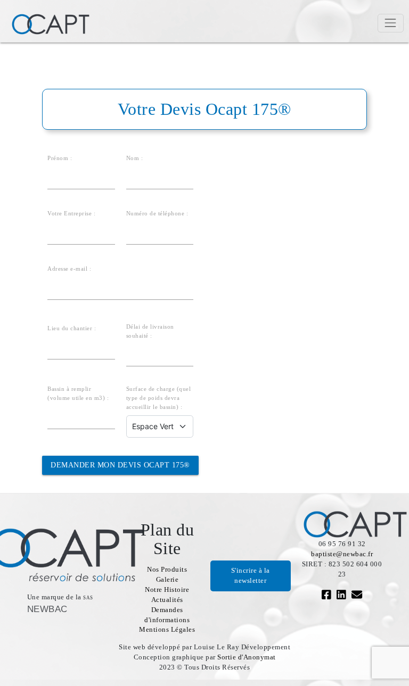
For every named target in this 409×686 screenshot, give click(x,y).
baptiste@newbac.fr (342, 554)
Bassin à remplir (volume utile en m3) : (78, 393)
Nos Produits (167, 569)
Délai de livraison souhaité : (150, 331)
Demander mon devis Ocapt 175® (120, 465)
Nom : (134, 158)
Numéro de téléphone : (157, 213)
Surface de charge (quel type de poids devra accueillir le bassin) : (158, 398)
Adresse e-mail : (69, 268)
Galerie (167, 579)
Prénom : (59, 158)
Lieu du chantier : (71, 328)
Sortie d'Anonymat (246, 657)
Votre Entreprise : (71, 213)
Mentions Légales (167, 629)
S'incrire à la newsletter (250, 575)
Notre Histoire (167, 589)
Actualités (167, 600)
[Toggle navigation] (391, 23)
